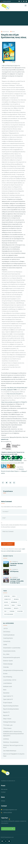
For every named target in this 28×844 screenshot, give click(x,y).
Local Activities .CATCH (9, 680)
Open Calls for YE (8, 699)
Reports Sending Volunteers (11, 709)
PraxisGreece (5, 31)
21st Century (6, 631)
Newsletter (6, 693)
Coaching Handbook (8, 635)
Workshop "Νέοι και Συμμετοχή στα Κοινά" (13, 746)
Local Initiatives (7, 683)
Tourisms (11, 611)
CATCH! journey (14, 571)
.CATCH (5, 628)
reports (16, 608)
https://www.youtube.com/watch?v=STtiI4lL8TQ (14, 402)
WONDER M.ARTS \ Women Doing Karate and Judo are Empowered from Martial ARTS (13, 734)
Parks (13, 605)
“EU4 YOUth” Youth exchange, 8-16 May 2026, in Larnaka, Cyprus (17, 581)
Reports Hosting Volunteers (10, 706)
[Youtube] (9, 841)
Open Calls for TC (8, 696)
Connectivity (6, 641)
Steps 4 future (7, 719)
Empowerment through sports (11, 657)
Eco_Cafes (6, 654)
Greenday (6, 667)
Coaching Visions (8, 638)
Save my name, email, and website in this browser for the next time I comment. (14, 526)
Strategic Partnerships (9, 722)
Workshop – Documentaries (10, 742)
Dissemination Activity (9, 651)
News (13, 31)
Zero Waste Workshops (9, 751)
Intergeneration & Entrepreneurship (13, 670)
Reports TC (6, 712)
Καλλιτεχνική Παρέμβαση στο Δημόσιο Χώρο (13, 755)
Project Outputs (7, 702)
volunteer (20, 611)
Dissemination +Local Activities (11, 648)
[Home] (5, 772)
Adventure (7, 596)
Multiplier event (7, 686)
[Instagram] (5, 841)
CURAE (5, 644)
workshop (6, 739)
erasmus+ (16, 599)
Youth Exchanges (8, 614)
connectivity (7, 599)
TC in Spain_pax (7, 725)
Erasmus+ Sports (8, 660)
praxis (19, 605)
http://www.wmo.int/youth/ (14, 394)
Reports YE (6, 715)
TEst (5, 611)
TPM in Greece (7, 728)
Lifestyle (6, 605)
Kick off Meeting (7, 677)
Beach (14, 596)
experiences (14, 602)
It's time (5, 673)
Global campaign (8, 664)
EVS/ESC (6, 602)
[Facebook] (2, 841)
